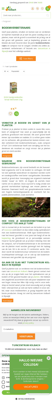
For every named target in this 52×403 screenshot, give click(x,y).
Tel (37, 8)
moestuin (8, 230)
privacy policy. (28, 323)
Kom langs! (7, 300)
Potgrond (7, 156)
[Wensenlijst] (42, 8)
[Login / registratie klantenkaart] (32, 8)
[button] (26, 398)
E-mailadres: (9, 329)
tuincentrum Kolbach (18, 271)
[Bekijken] (47, 8)
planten (36, 277)
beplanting (6, 238)
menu (3, 8)
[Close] (49, 358)
